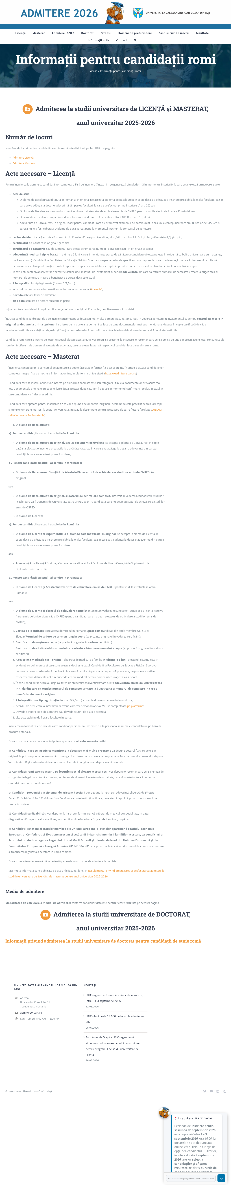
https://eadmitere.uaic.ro (120, 373)
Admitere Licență (23, 157)
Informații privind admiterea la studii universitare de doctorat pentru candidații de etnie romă (103, 941)
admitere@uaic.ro (31, 1012)
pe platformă (135, 706)
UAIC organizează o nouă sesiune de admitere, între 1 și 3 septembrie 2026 (114, 998)
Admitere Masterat (24, 163)
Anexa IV (96, 289)
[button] (135, 40)
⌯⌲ (221, 1178)
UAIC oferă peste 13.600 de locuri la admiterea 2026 (115, 1019)
